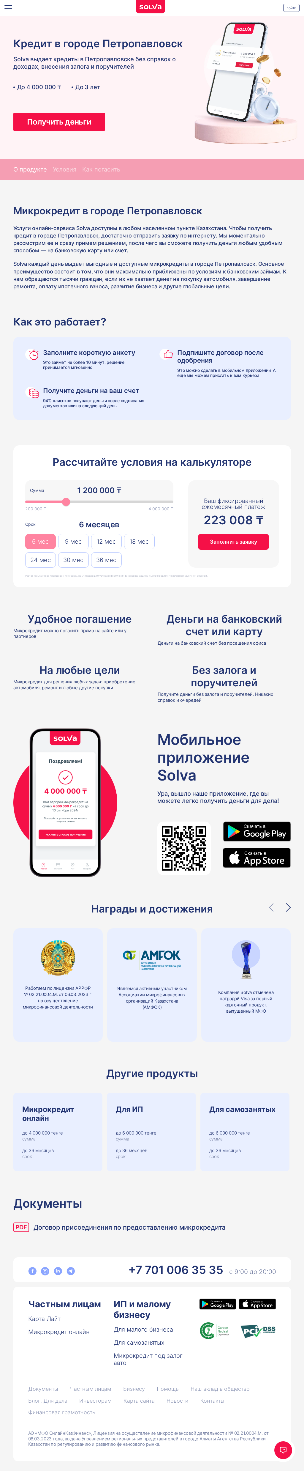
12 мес (106, 541)
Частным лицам (64, 1304)
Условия (64, 169)
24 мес (40, 560)
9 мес (73, 541)
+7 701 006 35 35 (175, 1269)
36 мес (106, 560)
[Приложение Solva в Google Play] (257, 832)
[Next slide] (286, 907)
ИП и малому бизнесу (142, 1309)
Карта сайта (139, 1401)
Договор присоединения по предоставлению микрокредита (130, 1227)
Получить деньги (59, 121)
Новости (178, 1401)
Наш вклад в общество (220, 1389)
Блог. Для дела (47, 1401)
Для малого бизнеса (143, 1329)
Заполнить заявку (233, 542)
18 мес (139, 541)
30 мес (73, 560)
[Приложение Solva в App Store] (257, 858)
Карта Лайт (44, 1318)
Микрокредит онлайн (59, 1331)
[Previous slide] (273, 907)
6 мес (40, 541)
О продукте (30, 169)
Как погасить (101, 169)
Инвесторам (95, 1401)
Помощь (168, 1389)
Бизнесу (134, 1389)
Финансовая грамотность (61, 1412)
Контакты (212, 1401)
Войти (291, 8)
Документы (43, 1389)
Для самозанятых (139, 1342)
